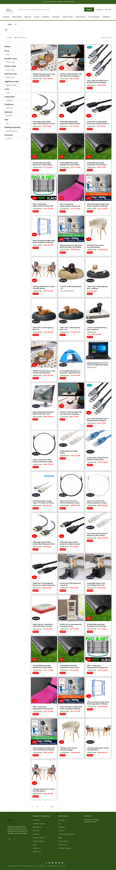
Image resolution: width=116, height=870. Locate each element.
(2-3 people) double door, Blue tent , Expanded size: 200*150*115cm (70, 373)
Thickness (9, 104)
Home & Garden (39, 824)
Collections (10, 97)
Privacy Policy (63, 841)
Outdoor (36, 834)
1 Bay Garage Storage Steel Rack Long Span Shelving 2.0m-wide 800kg (44, 242)
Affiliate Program (64, 848)
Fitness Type (10, 66)
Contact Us (62, 845)
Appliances (37, 848)
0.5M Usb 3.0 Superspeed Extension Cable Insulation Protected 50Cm (98, 123)
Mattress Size (11, 74)
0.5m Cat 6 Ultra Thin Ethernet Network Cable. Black (70, 503)
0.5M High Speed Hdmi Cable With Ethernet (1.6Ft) (44, 123)
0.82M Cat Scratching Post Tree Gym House (71, 625)
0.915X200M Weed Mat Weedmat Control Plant (69, 164)
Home (10, 24)
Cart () (108, 9)
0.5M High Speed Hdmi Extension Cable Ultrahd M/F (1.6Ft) (70, 123)
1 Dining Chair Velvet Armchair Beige (95, 246)
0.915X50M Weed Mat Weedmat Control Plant (97, 164)
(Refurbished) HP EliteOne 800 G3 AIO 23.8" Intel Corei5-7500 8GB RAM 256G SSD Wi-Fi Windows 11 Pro (44, 415)
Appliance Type (12, 81)
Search (89, 9)
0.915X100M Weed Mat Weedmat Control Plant (42, 164)
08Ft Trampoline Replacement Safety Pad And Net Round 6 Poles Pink (71, 206)
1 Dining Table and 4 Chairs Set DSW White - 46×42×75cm (44, 288)
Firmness (9, 135)
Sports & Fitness (39, 838)
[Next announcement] (111, 2)
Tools (35, 845)
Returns (61, 831)
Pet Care (36, 831)
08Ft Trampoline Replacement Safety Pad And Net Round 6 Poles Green (43, 207)
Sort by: (9, 38)
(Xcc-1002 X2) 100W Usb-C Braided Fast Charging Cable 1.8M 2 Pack (97, 82)
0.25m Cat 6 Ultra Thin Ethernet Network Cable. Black (43, 462)
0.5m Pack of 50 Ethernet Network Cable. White (97, 534)
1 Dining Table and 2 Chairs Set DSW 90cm (98, 749)
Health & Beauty (39, 841)
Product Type (11, 58)
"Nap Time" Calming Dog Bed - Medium (97, 287)
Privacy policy (51, 865)
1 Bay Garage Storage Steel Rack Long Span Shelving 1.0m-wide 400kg (98, 206)
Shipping (61, 827)
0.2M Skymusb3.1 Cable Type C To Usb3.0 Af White (43, 502)
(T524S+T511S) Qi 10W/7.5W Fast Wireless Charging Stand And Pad (71, 76)
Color (7, 89)
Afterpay (61, 820)
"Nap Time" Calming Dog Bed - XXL (70, 329)
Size (6, 120)
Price (7, 51)
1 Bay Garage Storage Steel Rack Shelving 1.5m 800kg (71, 246)
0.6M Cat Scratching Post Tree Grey (70, 584)
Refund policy (42, 865)
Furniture (36, 820)
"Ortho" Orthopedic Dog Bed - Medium (97, 329)
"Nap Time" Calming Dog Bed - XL (43, 329)
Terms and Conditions (66, 834)
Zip (59, 824)
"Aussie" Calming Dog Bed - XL (70, 287)
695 (52, 806)
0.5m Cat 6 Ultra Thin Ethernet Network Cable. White (97, 503)
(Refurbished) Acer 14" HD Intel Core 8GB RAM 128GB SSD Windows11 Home (97, 365)
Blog (60, 838)
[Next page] (57, 807)
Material (8, 112)
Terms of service (61, 865)
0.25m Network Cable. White (69, 452)
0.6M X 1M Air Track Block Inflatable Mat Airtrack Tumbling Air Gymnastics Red (43, 627)
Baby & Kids (37, 827)
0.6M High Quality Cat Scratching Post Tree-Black (96, 585)
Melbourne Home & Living (19, 865)
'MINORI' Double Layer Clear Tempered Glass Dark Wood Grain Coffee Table (44, 76)
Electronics (37, 852)
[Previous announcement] (5, 2)
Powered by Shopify (31, 865)
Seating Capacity (13, 127)
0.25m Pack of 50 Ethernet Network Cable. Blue (97, 459)
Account (99, 9)
